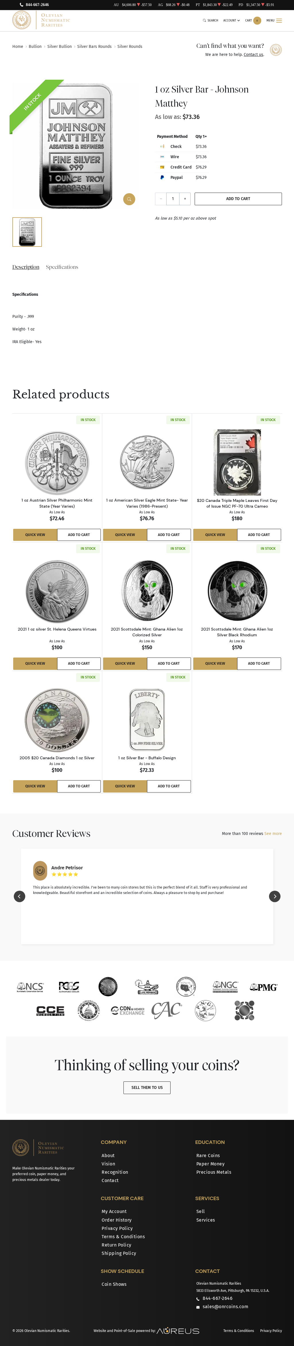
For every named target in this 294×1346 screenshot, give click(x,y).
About (108, 1155)
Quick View (35, 535)
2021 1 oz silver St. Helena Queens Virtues (57, 629)
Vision (108, 1164)
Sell (200, 1211)
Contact (110, 1180)
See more (273, 833)
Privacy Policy (117, 1228)
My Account (114, 1211)
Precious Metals (213, 1172)
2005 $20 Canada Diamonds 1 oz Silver (57, 757)
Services (205, 1220)
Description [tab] (25, 267)
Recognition (115, 1172)
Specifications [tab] (62, 267)
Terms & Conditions (123, 1236)
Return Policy (116, 1245)
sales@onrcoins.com (225, 1306)
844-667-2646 (37, 5)
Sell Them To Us (147, 1087)
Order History (117, 1220)
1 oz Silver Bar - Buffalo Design (147, 757)
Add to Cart (238, 198)
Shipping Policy (119, 1253)
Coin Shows (114, 1284)
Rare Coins (208, 1155)
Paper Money (210, 1164)
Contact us (253, 54)
